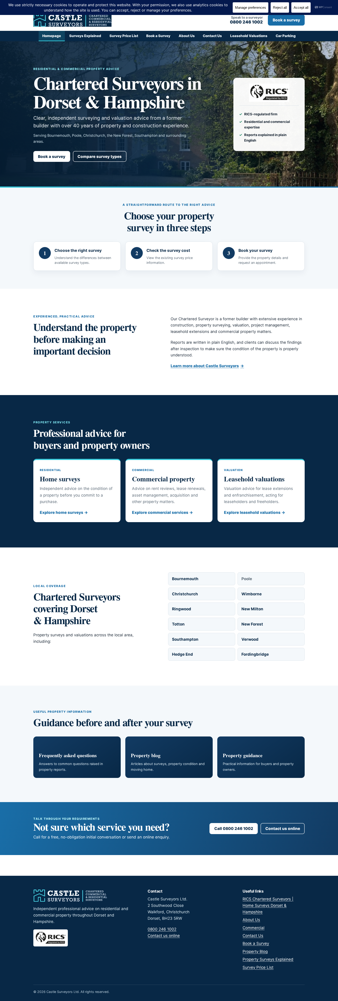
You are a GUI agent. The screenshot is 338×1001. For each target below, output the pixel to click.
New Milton (252, 609)
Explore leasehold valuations (254, 512)
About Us (187, 36)
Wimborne (251, 594)
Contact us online (282, 828)
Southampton (185, 639)
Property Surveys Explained (268, 959)
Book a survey (286, 20)
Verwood (249, 639)
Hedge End (182, 654)
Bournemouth (185, 578)
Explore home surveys (64, 512)
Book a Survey (158, 36)
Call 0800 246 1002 (233, 828)
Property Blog (255, 951)
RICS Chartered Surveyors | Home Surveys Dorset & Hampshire (268, 905)
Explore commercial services (162, 512)
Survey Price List (123, 36)
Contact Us (212, 36)
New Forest (252, 624)
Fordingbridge (255, 654)
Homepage (51, 36)
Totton (178, 624)
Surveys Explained (85, 36)
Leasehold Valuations (248, 36)
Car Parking (286, 36)
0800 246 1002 (162, 929)
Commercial (253, 927)
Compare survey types (99, 156)
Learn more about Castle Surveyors (207, 366)
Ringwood (181, 609)
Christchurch (185, 594)
